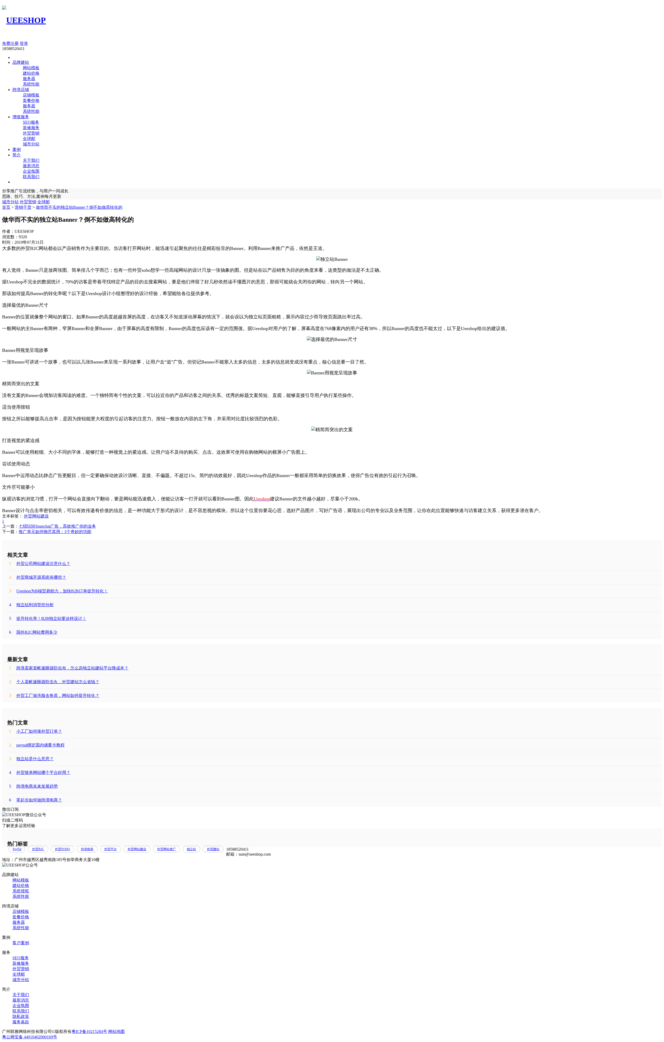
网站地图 (116, 1031)
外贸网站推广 (166, 849)
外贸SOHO (62, 849)
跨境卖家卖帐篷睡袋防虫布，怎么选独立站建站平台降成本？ (68, 668)
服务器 (29, 78)
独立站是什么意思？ (31, 759)
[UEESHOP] (24, 20)
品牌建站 (20, 62)
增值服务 (20, 117)
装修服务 (31, 127)
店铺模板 (31, 95)
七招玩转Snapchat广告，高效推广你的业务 (57, 526)
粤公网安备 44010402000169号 (29, 1037)
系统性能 (31, 84)
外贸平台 (110, 849)
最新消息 (31, 166)
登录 (24, 43)
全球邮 (29, 138)
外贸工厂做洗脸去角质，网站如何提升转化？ (54, 695)
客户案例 (20, 943)
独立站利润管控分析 (31, 605)
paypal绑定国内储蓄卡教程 (37, 745)
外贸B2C (38, 849)
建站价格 (31, 73)
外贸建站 (213, 849)
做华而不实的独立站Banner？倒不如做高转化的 (79, 207)
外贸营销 (31, 133)
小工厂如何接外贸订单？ (35, 731)
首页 (6, 207)
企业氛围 (31, 171)
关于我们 (31, 160)
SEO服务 (31, 122)
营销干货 (23, 207)
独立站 (191, 849)
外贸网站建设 (36, 516)
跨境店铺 (20, 89)
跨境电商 (87, 849)
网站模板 (31, 68)
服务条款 (20, 1022)
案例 (16, 149)
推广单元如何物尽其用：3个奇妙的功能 (55, 531)
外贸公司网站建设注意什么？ (39, 563)
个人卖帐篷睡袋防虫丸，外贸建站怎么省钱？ (54, 682)
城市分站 (31, 144)
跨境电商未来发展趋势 (33, 786)
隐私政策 (20, 1016)
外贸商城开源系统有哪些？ (37, 577)
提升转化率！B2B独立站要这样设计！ (47, 618)
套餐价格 (31, 100)
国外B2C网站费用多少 (33, 632)
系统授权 (20, 891)
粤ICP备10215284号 (89, 1031)
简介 (16, 155)
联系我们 (31, 176)
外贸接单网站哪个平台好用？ (39, 772)
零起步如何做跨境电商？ (35, 800)
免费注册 (10, 43)
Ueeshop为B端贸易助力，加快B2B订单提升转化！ (58, 591)
